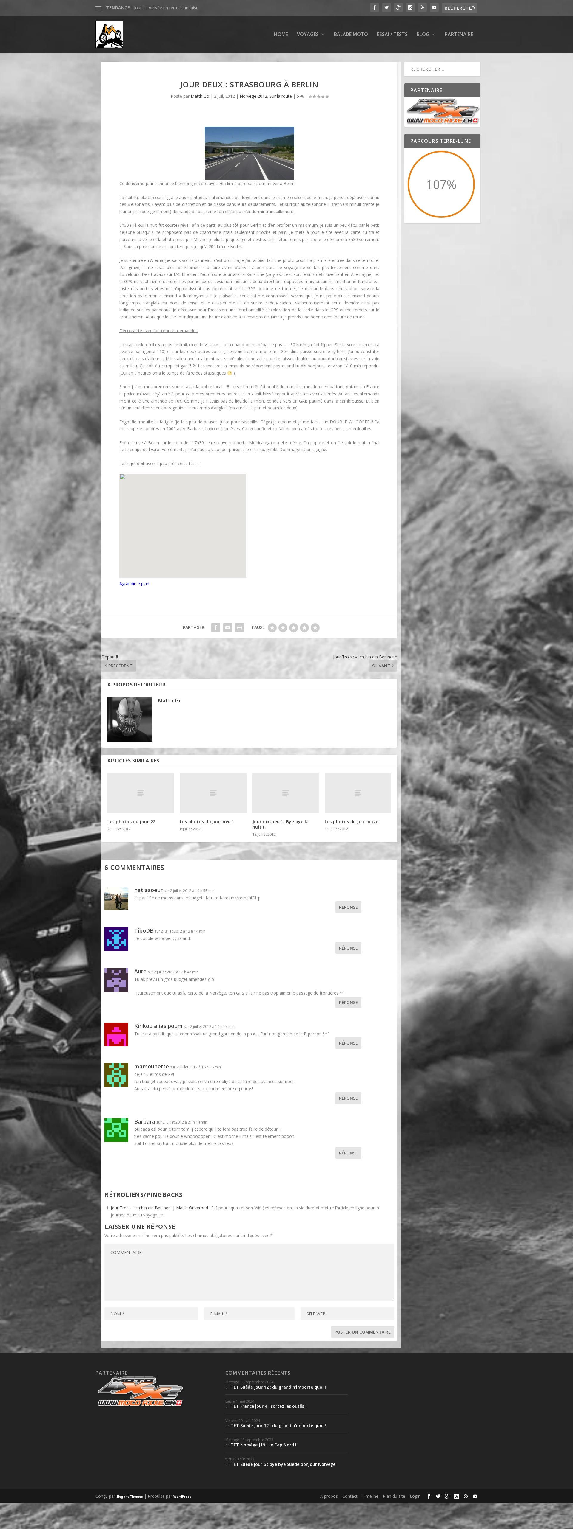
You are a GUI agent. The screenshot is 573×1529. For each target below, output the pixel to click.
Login (415, 1496)
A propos (329, 1496)
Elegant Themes (129, 1496)
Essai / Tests (392, 35)
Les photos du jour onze (351, 821)
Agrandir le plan (134, 583)
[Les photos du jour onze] (358, 793)
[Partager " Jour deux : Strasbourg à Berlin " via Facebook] (216, 627)
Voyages (308, 35)
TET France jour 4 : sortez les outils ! (268, 1406)
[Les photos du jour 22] (140, 793)
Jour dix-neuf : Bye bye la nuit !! (163, 7)
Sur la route (280, 96)
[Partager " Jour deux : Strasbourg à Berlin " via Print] (240, 627)
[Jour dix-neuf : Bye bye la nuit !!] (285, 793)
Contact (350, 1496)
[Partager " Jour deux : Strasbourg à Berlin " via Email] (228, 627)
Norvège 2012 (253, 96)
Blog (423, 35)
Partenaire (459, 35)
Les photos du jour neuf (206, 821)
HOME (281, 35)
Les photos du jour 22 (131, 821)
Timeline (370, 1496)
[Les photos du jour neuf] (213, 793)
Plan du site (394, 1496)
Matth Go (200, 96)
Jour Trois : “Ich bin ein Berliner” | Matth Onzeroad (159, 1208)
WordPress (182, 1496)
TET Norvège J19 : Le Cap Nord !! (264, 1445)
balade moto (351, 35)
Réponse (348, 907)
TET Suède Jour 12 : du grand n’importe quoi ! (278, 1387)
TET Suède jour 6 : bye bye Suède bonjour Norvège (283, 1464)
